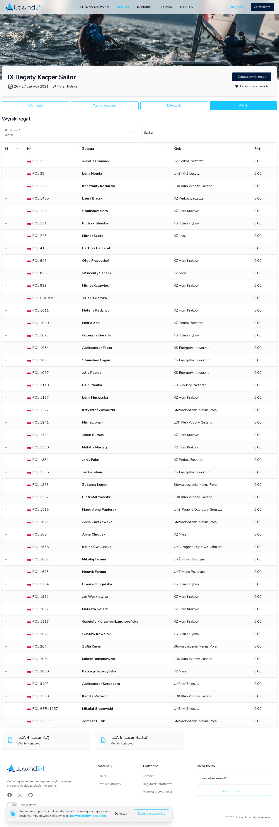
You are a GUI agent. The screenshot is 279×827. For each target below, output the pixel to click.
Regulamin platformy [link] (157, 784)
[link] (24, 7)
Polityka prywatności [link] (157, 792)
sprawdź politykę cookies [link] (87, 816)
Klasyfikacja (12, 130)
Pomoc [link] (102, 776)
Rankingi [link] (145, 7)
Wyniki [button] (243, 105)
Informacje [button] (35, 105)
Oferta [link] (186, 7)
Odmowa (120, 813)
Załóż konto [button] (262, 7)
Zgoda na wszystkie (151, 813)
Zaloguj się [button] (236, 7)
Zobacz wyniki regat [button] (251, 77)
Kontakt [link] (148, 776)
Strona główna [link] (94, 7)
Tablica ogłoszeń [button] (105, 105)
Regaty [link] (123, 7)
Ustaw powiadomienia (254, 86)
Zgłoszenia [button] (174, 105)
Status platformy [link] (109, 784)
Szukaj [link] (166, 7)
